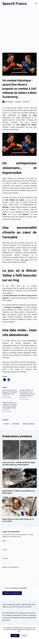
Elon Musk (25, 260)
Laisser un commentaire (12, 593)
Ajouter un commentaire (10, 567)
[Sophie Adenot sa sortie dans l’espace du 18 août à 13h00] (19, 506)
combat (6, 424)
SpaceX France (14, 3)
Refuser (24, 635)
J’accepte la (16, 588)
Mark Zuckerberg (28, 424)
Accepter (15, 635)
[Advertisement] (19, 27)
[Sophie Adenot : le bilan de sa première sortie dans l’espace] (19, 478)
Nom (4, 541)
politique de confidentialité (19, 588)
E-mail (4, 549)
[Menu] (36, 3)
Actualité (26, 101)
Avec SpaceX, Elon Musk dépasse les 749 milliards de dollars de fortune (9, 392)
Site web (5, 558)
